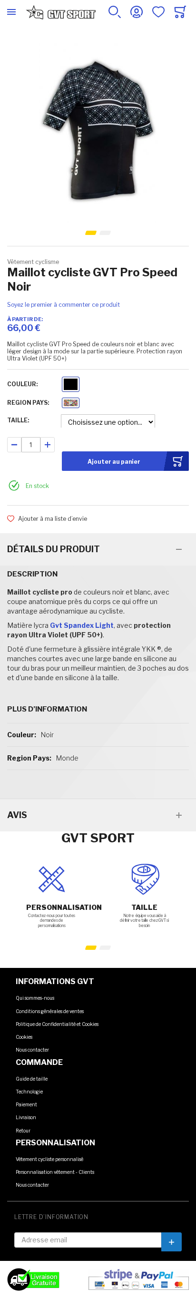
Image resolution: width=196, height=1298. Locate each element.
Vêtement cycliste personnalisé (49, 1159)
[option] (70, 384)
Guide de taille (32, 1079)
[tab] (98, 549)
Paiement (26, 1104)
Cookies (24, 1037)
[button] (91, 233)
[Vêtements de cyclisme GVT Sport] (61, 11)
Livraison (26, 1117)
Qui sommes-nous (35, 998)
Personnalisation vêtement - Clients (55, 1172)
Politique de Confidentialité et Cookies (57, 1024)
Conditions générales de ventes (50, 1011)
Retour (23, 1130)
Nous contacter (32, 1050)
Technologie (29, 1091)
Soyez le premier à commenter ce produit (63, 304)
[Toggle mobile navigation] (11, 12)
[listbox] (70, 385)
